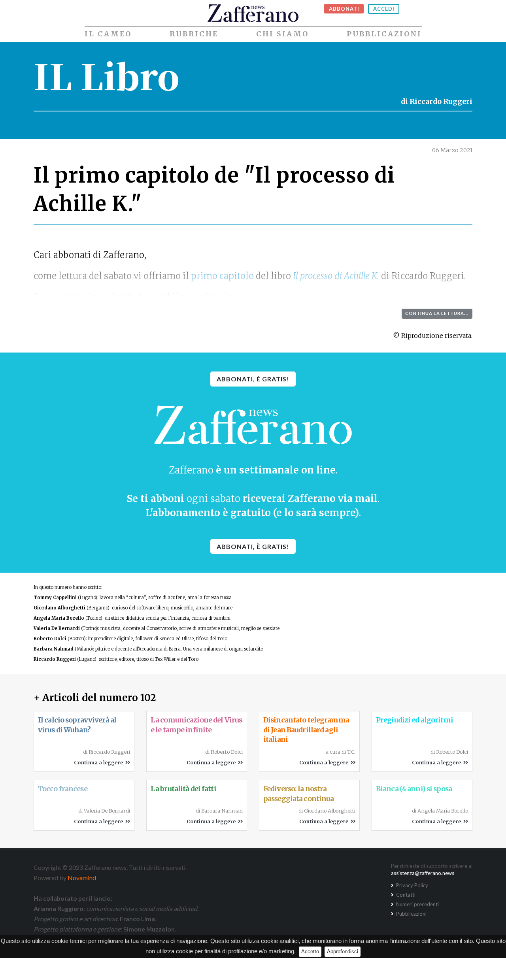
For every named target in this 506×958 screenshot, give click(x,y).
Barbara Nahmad (54, 649)
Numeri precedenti (417, 904)
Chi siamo (282, 34)
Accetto (310, 951)
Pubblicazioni (384, 34)
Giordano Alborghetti (59, 608)
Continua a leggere (99, 762)
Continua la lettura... (437, 313)
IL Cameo (108, 34)
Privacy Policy (411, 885)
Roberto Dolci (50, 638)
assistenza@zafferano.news (422, 873)
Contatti (405, 895)
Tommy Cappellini (55, 597)
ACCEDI (384, 9)
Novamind (82, 877)
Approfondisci (342, 951)
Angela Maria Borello (59, 618)
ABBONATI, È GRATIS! (253, 379)
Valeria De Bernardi (57, 628)
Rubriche (194, 34)
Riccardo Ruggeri (441, 101)
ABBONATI (344, 9)
